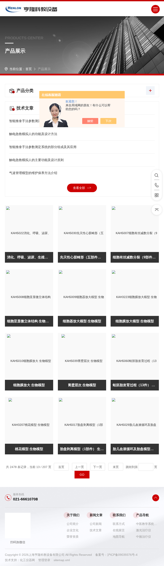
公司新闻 (96, 524)
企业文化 (73, 530)
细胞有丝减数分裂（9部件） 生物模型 (136, 257)
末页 (116, 467)
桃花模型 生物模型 (29, 449)
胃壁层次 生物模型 (82, 385)
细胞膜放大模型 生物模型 (135, 321)
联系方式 (119, 524)
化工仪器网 (29, 560)
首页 (28, 69)
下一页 (97, 467)
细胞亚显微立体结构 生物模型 (29, 321)
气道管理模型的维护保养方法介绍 (33, 173)
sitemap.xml (62, 560)
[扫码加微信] (157, 195)
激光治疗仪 (143, 530)
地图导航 (119, 536)
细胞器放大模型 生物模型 (82, 321)
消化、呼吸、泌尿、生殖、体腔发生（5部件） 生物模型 (30, 257)
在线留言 (119, 530)
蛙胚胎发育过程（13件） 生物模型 (136, 385)
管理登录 (44, 560)
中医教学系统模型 (147, 524)
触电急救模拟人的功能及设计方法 (33, 134)
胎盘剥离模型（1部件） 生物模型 (83, 449)
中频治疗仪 (143, 536)
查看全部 (79, 188)
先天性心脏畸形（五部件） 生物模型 (83, 257)
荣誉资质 (73, 536)
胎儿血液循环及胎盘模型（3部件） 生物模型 (136, 449)
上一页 (79, 467)
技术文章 (96, 530)
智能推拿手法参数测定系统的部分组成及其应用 (42, 147)
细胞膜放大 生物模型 (29, 385)
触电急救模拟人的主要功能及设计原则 (36, 160)
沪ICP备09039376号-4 (122, 554)
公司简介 (73, 524)
